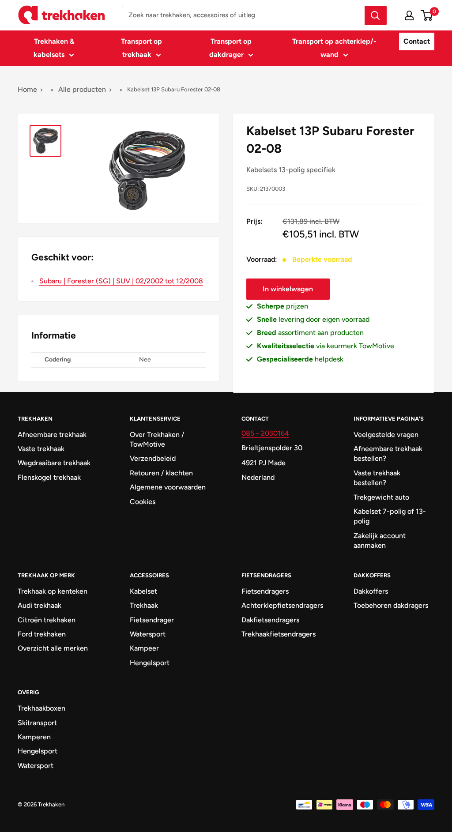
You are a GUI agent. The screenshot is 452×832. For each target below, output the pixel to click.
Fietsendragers (265, 591)
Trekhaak (144, 605)
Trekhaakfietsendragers (278, 634)
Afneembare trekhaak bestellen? (388, 453)
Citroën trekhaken (46, 620)
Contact (416, 41)
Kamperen (34, 737)
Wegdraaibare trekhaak (54, 463)
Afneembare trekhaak (52, 434)
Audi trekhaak (39, 605)
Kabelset (143, 591)
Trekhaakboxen (41, 708)
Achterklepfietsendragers (282, 605)
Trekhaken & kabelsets (54, 48)
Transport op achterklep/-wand (334, 48)
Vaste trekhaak (41, 448)
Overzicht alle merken (53, 648)
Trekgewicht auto (381, 497)
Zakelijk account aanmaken (380, 540)
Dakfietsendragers (270, 620)
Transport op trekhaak (141, 48)
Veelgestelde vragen (386, 434)
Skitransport (37, 723)
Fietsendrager (152, 620)
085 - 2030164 (265, 433)
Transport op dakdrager (230, 48)
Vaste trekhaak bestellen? (377, 478)
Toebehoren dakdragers (391, 605)
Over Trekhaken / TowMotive (157, 439)
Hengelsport (150, 663)
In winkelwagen (288, 289)
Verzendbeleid (153, 458)
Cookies (142, 501)
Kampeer (144, 648)
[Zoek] (376, 15)
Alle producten (82, 89)
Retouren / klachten (161, 473)
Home (27, 89)
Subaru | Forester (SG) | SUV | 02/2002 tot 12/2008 (121, 281)
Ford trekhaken (42, 634)
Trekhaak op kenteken (52, 591)
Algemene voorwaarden (168, 487)
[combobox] (243, 15)
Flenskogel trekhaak (49, 477)
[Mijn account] (409, 15)
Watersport (148, 634)
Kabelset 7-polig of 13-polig (390, 516)
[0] (427, 15)
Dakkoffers (371, 591)
